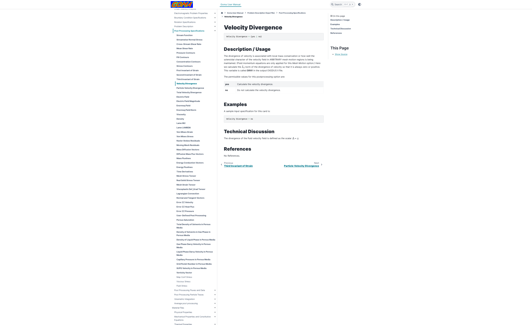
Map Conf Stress (184, 277)
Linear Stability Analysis (185, 9)
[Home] (222, 12)
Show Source (341, 54)
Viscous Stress (183, 281)
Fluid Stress (182, 286)
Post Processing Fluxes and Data (189, 290)
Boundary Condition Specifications (190, 17)
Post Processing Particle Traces (189, 294)
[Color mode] (359, 4)
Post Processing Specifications (189, 31)
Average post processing (186, 303)
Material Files (178, 308)
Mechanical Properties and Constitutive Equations (192, 318)
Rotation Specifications (185, 22)
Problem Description (183, 26)
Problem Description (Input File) (261, 13)
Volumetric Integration (184, 299)
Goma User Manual (231, 4)
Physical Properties (183, 312)
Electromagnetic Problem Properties (191, 13)
